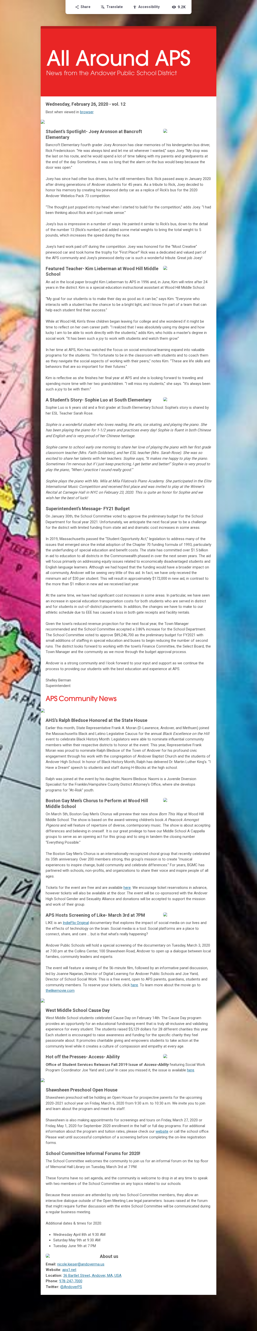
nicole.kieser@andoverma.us (80, 1264)
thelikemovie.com (60, 990)
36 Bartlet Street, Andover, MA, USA (92, 1275)
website (162, 1131)
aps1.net (69, 1269)
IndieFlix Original (76, 922)
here (127, 887)
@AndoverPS (71, 1287)
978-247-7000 (70, 1281)
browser (86, 112)
